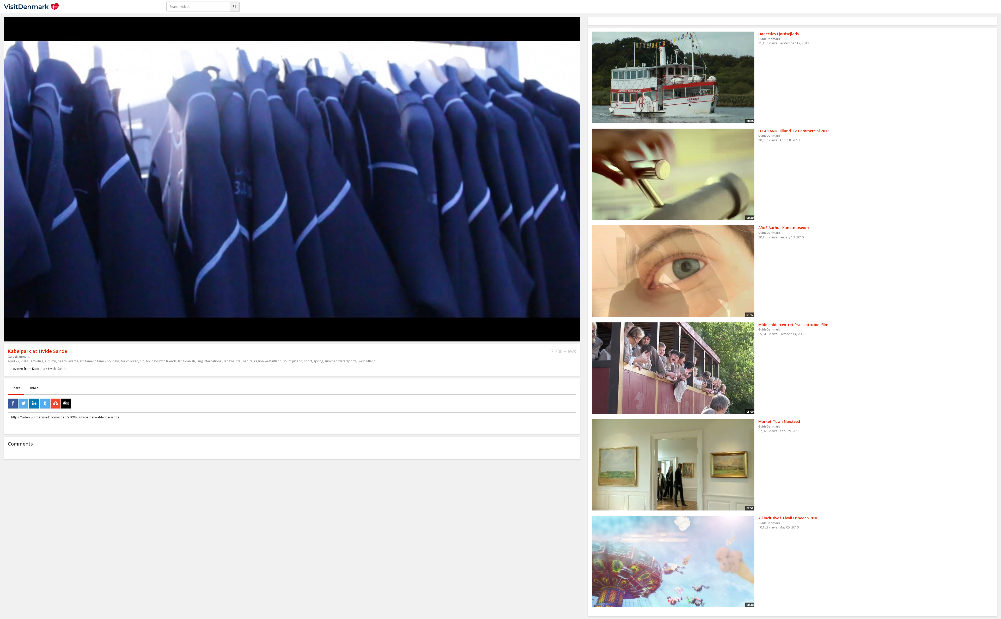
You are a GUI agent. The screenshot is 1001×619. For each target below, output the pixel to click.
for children (129, 361)
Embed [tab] (34, 388)
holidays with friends (161, 361)
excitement (88, 361)
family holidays (108, 361)
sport (308, 361)
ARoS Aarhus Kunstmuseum (783, 227)
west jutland (367, 361)
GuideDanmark (18, 356)
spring (318, 361)
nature (248, 361)
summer (331, 361)
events (73, 361)
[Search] (235, 6)
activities (36, 361)
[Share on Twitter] (23, 403)
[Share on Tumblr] (45, 403)
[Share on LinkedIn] (34, 403)
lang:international (209, 361)
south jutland (292, 361)
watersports (347, 361)
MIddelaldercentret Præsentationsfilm (793, 324)
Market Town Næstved (779, 421)
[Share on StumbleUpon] (55, 403)
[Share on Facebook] (13, 403)
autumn (50, 361)
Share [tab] (16, 388)
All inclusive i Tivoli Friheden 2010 (788, 517)
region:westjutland (268, 361)
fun (142, 361)
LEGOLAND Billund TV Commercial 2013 (793, 130)
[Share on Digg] (66, 403)
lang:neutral (232, 361)
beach (62, 361)
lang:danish (186, 361)
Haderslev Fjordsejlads (778, 33)
